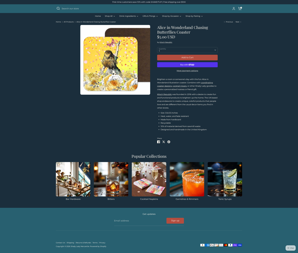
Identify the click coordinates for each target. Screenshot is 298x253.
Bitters (111, 199)
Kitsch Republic (166, 42)
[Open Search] (58, 8)
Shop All (109, 16)
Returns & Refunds (83, 243)
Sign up (175, 220)
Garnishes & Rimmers (187, 199)
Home (98, 16)
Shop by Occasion (170, 16)
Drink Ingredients (127, 16)
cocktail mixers (180, 86)
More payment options (187, 71)
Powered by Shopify (98, 246)
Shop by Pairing (193, 16)
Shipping (70, 243)
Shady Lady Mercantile (149, 8)
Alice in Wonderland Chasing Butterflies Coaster (96, 22)
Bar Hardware (73, 199)
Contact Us (60, 243)
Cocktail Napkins (149, 199)
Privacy (102, 243)
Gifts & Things (149, 16)
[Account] (233, 8)
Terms (95, 243)
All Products (69, 22)
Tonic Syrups (225, 199)
